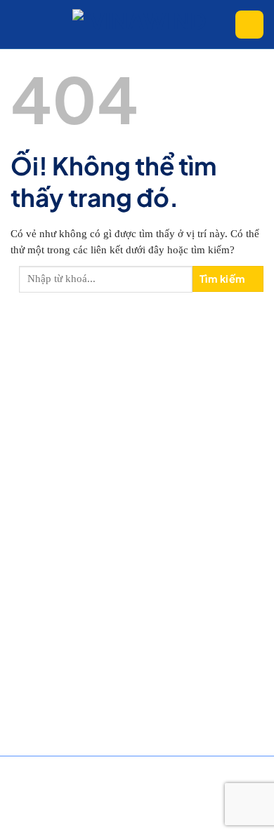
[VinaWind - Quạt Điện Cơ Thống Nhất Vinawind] (142, 24)
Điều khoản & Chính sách (50, 784)
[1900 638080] (249, 25)
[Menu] (21, 24)
